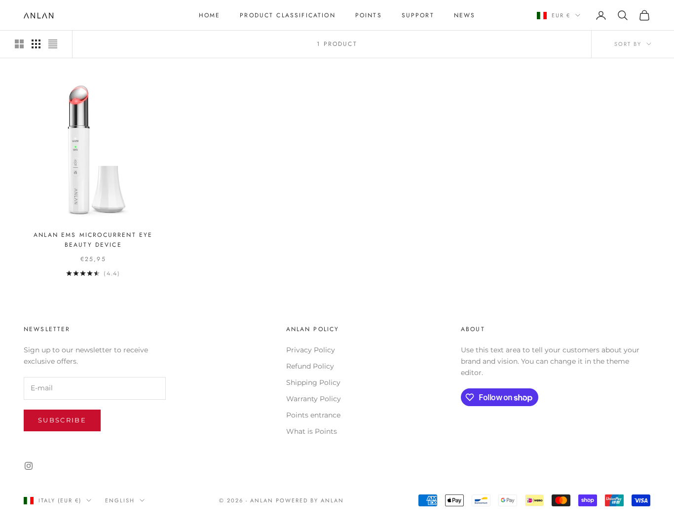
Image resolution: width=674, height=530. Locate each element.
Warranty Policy (313, 398)
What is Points (311, 431)
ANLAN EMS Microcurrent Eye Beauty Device (93, 239)
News (465, 15)
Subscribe (62, 420)
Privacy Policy (310, 349)
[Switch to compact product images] (52, 44)
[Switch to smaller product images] (36, 44)
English (120, 500)
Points (368, 15)
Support (418, 15)
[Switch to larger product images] (19, 44)
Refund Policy (310, 366)
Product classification (288, 15)
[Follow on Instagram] (29, 466)
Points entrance (313, 415)
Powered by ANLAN (310, 500)
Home (210, 15)
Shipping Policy (313, 382)
